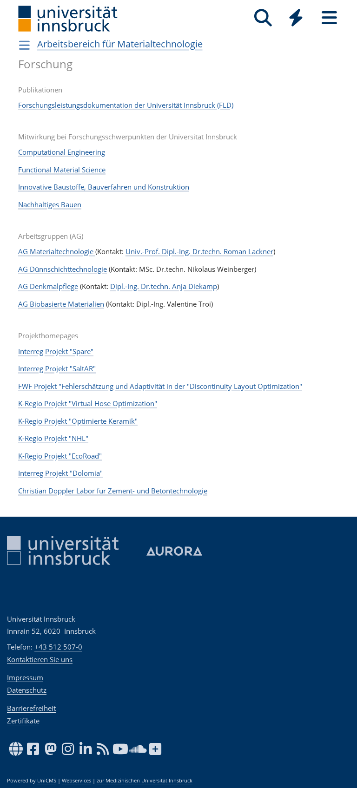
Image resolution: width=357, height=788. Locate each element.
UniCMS (46, 780)
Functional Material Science (62, 169)
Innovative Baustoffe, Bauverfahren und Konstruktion (103, 186)
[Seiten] (329, 18)
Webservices (76, 780)
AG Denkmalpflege (48, 286)
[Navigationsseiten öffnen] (24, 45)
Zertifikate (23, 720)
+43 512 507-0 (58, 646)
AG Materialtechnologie (56, 251)
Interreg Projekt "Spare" (55, 351)
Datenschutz (26, 690)
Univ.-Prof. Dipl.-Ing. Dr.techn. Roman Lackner (199, 251)
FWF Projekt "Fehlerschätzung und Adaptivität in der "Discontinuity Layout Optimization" (160, 386)
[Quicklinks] (295, 18)
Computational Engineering (61, 152)
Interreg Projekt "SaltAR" (57, 368)
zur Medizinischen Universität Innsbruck (144, 780)
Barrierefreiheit (31, 708)
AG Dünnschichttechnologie (62, 269)
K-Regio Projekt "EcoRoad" (60, 455)
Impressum (25, 677)
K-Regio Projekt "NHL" (53, 438)
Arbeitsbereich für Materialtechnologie (120, 44)
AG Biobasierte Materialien (61, 304)
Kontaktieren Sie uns (40, 659)
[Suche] (262, 18)
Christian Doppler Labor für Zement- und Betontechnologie (112, 490)
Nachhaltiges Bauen (49, 204)
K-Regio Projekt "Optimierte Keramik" (78, 421)
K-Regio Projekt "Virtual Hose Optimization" (87, 403)
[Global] (296, 19)
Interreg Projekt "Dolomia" (60, 473)
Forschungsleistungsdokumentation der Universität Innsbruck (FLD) (125, 105)
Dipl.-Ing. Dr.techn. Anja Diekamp (163, 286)
